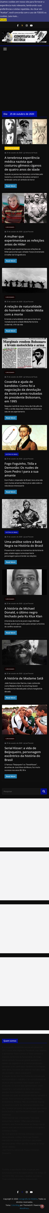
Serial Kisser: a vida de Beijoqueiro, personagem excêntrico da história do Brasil (23, 754)
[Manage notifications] (42, 1206)
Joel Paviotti (29, 232)
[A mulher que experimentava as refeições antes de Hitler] (24, 208)
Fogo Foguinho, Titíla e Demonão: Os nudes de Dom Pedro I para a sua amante (21, 469)
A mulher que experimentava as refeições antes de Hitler (24, 240)
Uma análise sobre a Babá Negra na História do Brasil (24, 544)
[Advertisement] (24, 77)
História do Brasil (12, 454)
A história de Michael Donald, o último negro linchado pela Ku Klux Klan (23, 612)
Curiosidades (10, 227)
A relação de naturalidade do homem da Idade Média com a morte (24, 310)
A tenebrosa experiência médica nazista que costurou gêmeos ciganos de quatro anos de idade (23, 163)
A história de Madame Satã (24, 678)
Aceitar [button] (3, 19)
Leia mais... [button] (13, 16)
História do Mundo (12, 148)
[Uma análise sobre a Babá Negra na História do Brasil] (24, 513)
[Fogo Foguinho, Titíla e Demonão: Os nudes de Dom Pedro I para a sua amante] (24, 437)
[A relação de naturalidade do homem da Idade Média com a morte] (24, 280)
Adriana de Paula (31, 153)
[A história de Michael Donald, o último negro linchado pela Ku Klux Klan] (24, 582)
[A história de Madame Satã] (24, 652)
